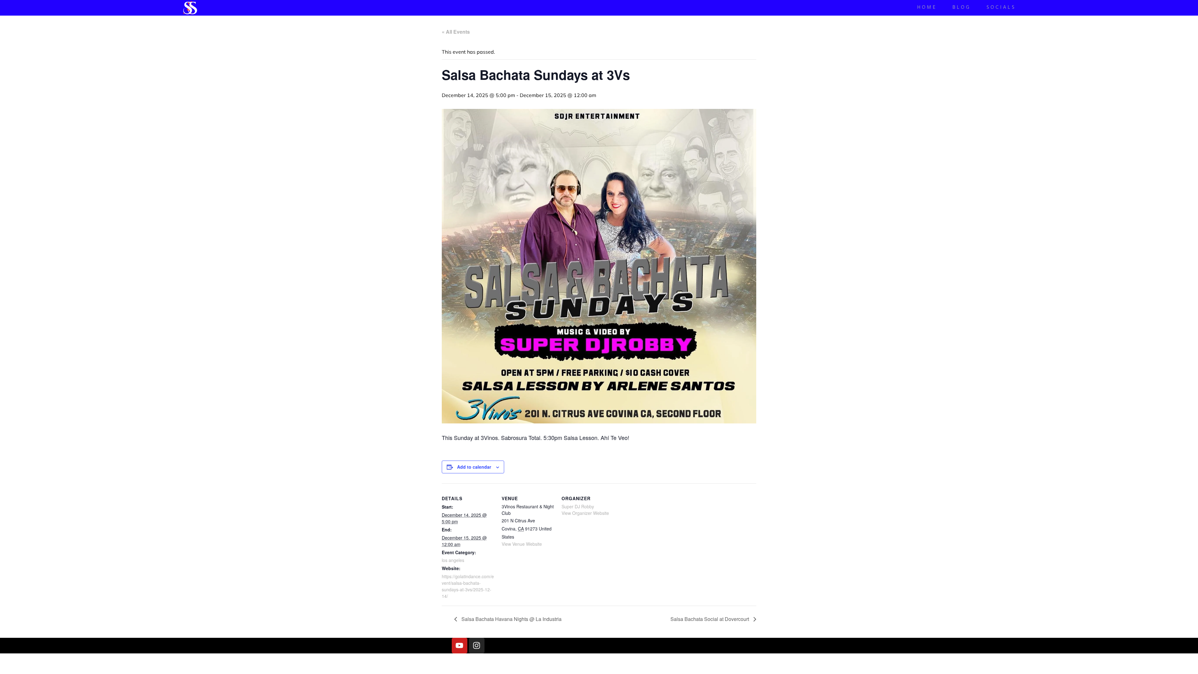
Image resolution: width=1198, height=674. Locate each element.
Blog (961, 8)
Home (927, 8)
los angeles (453, 560)
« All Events (456, 31)
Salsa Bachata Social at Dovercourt (710, 619)
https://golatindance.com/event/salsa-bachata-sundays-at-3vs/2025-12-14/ (468, 586)
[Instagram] (477, 645)
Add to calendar (474, 467)
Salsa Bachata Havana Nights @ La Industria (511, 619)
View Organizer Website (585, 513)
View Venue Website (522, 544)
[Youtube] (459, 645)
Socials (1001, 8)
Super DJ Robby (578, 506)
